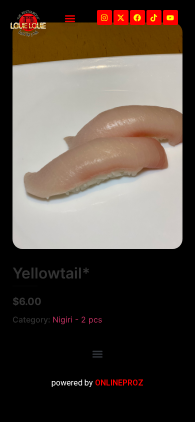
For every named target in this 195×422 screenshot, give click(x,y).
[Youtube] (170, 17)
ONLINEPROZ (119, 383)
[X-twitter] (121, 17)
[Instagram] (104, 17)
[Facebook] (137, 17)
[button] (70, 18)
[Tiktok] (154, 17)
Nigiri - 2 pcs (77, 319)
